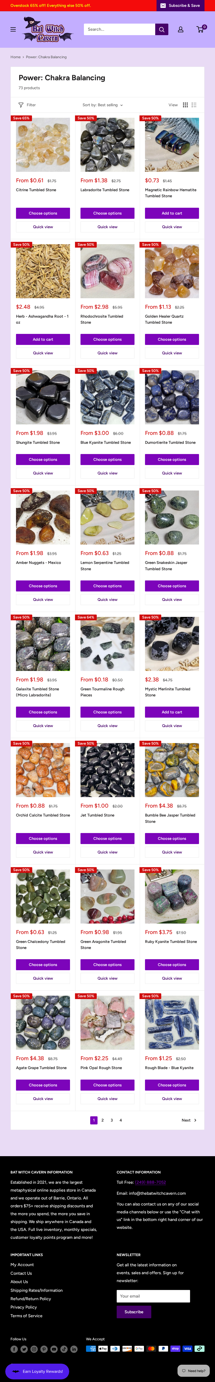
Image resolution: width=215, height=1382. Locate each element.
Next (186, 1120)
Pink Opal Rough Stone (101, 1067)
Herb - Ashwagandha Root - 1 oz (42, 319)
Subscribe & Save (184, 5)
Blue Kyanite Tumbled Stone (105, 442)
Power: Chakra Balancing (46, 57)
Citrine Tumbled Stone (36, 190)
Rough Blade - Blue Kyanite (169, 1067)
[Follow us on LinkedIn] (74, 1349)
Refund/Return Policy (30, 1298)
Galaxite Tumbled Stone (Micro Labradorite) (37, 692)
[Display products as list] (194, 105)
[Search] (161, 29)
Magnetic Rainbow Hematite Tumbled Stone (170, 193)
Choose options (43, 213)
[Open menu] (13, 29)
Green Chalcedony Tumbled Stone (40, 944)
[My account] (180, 29)
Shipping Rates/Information (36, 1290)
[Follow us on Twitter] (24, 1349)
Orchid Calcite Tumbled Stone (43, 815)
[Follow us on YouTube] (54, 1349)
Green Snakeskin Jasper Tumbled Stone (166, 565)
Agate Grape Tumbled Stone (41, 1067)
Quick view (43, 227)
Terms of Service (26, 1315)
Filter (31, 105)
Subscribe (134, 1311)
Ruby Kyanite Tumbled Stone (171, 941)
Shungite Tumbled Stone (38, 442)
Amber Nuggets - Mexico (38, 562)
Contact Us (21, 1273)
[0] (200, 29)
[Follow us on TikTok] (64, 1349)
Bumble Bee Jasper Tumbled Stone (170, 818)
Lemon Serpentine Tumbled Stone (104, 565)
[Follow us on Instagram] (34, 1349)
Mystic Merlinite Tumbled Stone (167, 692)
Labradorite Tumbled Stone (104, 190)
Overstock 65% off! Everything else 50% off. (50, 5)
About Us (19, 1281)
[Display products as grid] (185, 105)
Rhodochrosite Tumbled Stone (101, 319)
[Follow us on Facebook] (14, 1349)
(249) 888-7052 (150, 1182)
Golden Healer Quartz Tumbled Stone (164, 319)
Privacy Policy (23, 1307)
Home (15, 57)
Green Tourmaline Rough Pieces (102, 692)
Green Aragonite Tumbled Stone (103, 944)
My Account (22, 1264)
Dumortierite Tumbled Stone (170, 442)
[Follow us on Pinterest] (44, 1349)
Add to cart (172, 213)
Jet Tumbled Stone (97, 815)
